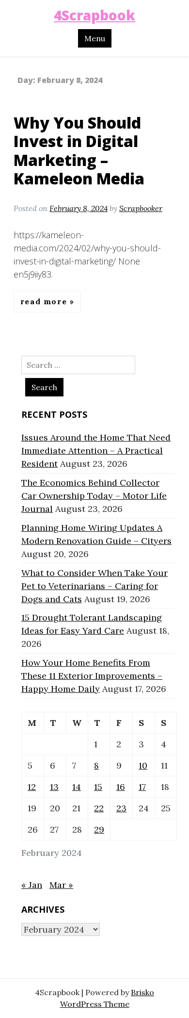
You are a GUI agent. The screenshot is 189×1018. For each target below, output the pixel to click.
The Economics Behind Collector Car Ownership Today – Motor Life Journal (94, 495)
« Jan (31, 884)
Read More (45, 301)
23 (121, 808)
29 (99, 829)
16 (120, 786)
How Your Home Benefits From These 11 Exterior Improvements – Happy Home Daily (91, 675)
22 (99, 808)
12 (32, 786)
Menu (94, 38)
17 (142, 786)
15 (98, 786)
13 (54, 786)
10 (143, 765)
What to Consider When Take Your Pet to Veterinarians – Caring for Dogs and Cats (94, 586)
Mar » (61, 884)
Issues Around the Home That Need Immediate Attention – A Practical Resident (96, 450)
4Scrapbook (94, 15)
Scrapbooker (140, 208)
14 (76, 786)
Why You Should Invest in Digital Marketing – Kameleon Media (79, 150)
